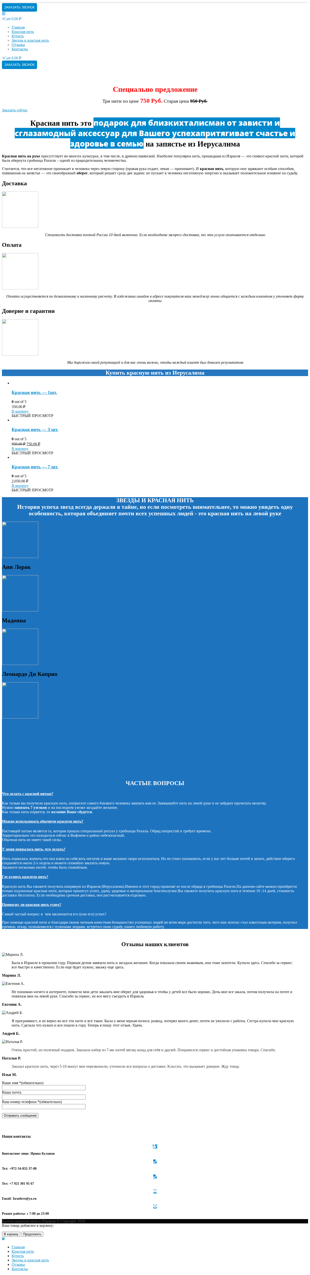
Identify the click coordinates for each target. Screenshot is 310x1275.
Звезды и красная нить (30, 40)
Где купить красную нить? (25, 877)
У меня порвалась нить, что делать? (33, 849)
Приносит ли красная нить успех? (31, 905)
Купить (18, 36)
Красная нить (23, 32)
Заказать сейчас (15, 110)
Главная (18, 27)
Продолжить (32, 1234)
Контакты (20, 49)
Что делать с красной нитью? (27, 794)
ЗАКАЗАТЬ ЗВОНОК (19, 7)
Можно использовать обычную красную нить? (42, 821)
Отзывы (18, 45)
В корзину (20, 411)
